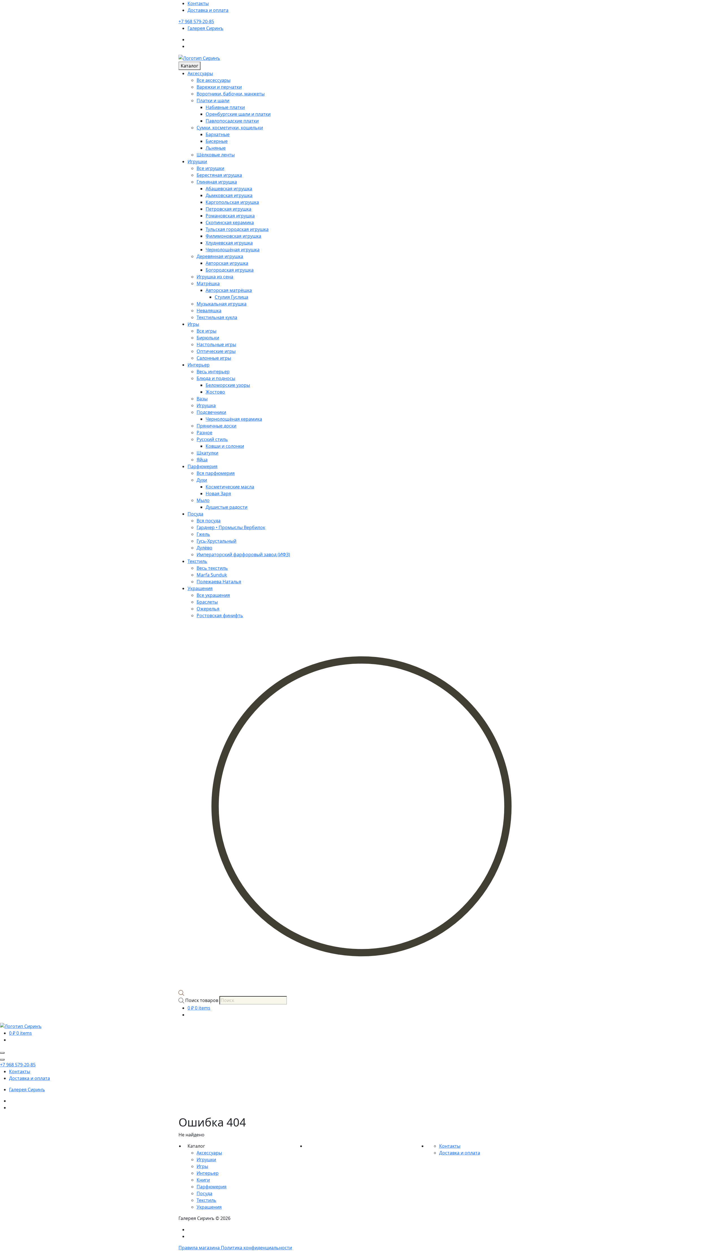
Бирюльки (208, 338)
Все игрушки (210, 168)
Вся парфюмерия (216, 473)
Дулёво (204, 548)
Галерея (205, 28)
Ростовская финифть (220, 615)
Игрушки (197, 161)
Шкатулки (207, 453)
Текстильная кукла (217, 317)
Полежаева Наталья (219, 581)
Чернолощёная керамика (234, 419)
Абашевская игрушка (229, 188)
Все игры (206, 331)
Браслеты (207, 602)
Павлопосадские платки (232, 121)
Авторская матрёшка (229, 290)
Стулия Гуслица (231, 297)
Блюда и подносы (216, 378)
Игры (193, 324)
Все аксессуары (213, 80)
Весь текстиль (212, 568)
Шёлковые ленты (216, 155)
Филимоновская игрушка (233, 236)
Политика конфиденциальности (256, 1248)
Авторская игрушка (227, 263)
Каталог (189, 66)
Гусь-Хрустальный (216, 541)
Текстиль (197, 561)
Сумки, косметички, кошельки (230, 128)
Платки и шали (213, 100)
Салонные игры (214, 358)
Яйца (202, 460)
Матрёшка (208, 283)
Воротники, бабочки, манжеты (231, 94)
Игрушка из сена (215, 277)
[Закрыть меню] (2, 1059)
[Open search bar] (181, 993)
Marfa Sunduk (212, 575)
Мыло (203, 500)
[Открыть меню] (2, 1053)
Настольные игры (216, 344)
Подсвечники (211, 412)
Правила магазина (199, 1248)
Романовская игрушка (230, 216)
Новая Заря (218, 493)
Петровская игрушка (228, 209)
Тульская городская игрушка (237, 229)
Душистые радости (226, 507)
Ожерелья (208, 609)
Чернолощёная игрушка (233, 249)
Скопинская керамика (230, 222)
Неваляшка (209, 310)
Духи (202, 480)
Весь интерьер (213, 371)
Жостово (215, 392)
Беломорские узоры (228, 385)
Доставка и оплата (208, 10)
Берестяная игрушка (219, 175)
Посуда (195, 514)
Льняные (216, 148)
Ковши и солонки (225, 446)
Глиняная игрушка (217, 182)
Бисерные (217, 141)
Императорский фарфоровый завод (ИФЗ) (243, 554)
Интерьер (199, 365)
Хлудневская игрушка (229, 243)
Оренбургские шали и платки (238, 114)
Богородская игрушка (230, 270)
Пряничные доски (216, 426)
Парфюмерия (202, 466)
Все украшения (213, 595)
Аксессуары (200, 73)
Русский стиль (212, 439)
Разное (204, 432)
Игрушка (206, 405)
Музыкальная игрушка (222, 304)
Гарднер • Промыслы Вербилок (231, 527)
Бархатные (218, 134)
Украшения (200, 588)
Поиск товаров (201, 1000)
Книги (203, 1180)
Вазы (202, 399)
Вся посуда (209, 521)
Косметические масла (230, 487)
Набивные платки (225, 107)
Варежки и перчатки (219, 87)
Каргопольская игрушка (232, 202)
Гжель (203, 534)
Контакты (198, 3)
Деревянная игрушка (220, 256)
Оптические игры (216, 351)
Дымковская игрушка (229, 195)
